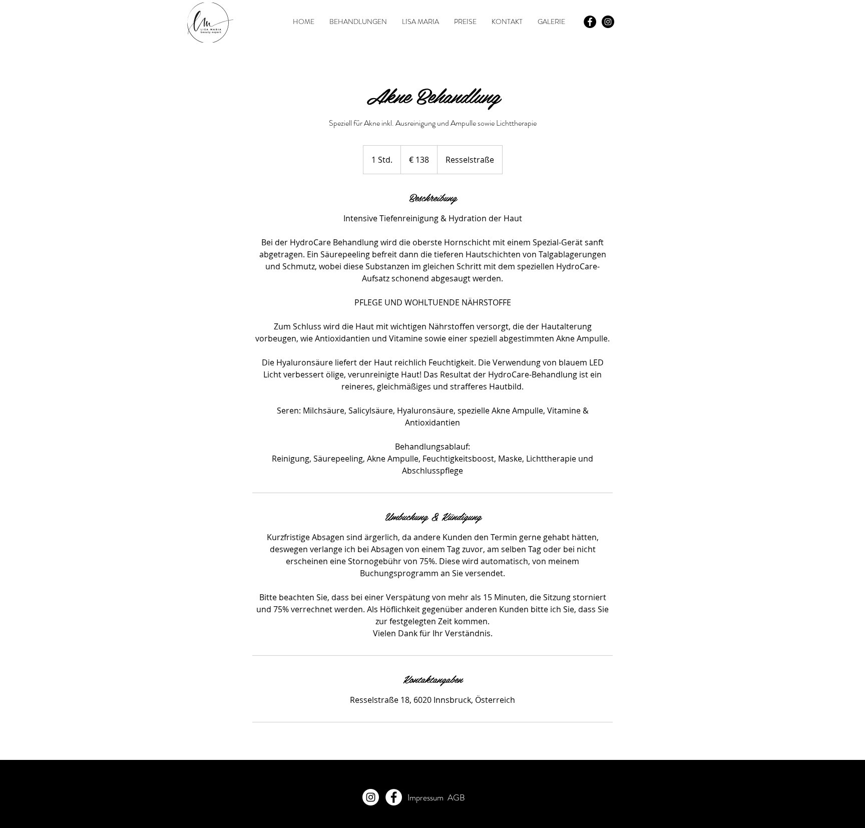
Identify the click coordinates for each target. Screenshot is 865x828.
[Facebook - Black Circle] (590, 22)
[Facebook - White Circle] (393, 797)
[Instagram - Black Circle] (608, 22)
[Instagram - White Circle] (370, 797)
